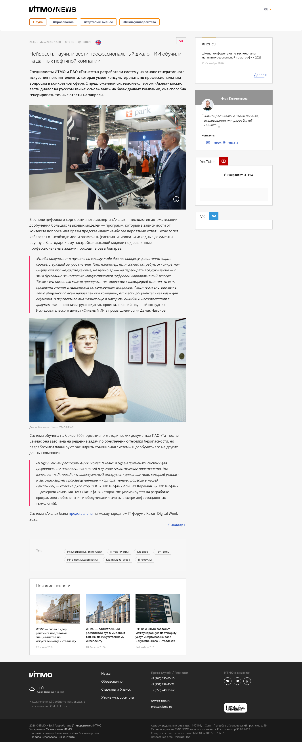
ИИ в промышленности (82, 559)
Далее (259, 74)
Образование (63, 22)
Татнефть (162, 552)
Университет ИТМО (238, 175)
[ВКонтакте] (181, 40)
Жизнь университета (139, 22)
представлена (81, 513)
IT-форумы (145, 559)
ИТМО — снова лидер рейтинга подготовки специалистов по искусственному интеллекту (56, 635)
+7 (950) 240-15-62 (162, 690)
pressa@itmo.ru (161, 707)
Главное (142, 552)
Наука (38, 22)
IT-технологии (119, 552)
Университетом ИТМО (86, 725)
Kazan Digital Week (118, 559)
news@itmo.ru (226, 142)
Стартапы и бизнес (98, 22)
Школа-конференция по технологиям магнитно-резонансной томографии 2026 (231, 55)
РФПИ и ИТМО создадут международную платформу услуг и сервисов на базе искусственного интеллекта (156, 635)
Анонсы (209, 44)
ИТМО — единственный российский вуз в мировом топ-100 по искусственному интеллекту (105, 635)
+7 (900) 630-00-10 (162, 678)
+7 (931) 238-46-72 (162, 684)
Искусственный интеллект (84, 552)
